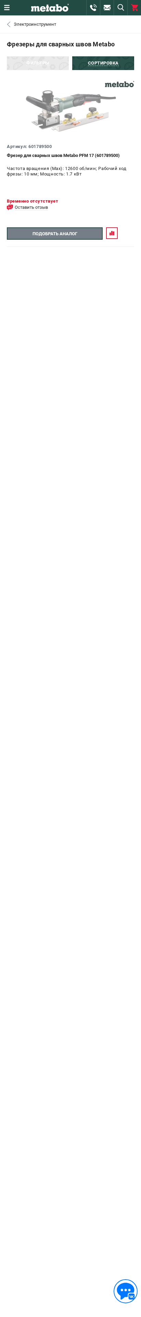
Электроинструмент (35, 24)
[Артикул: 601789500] (70, 111)
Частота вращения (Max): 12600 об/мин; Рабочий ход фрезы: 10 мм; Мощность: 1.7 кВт (67, 171)
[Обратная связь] (126, 1291)
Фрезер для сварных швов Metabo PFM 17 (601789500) (63, 155)
